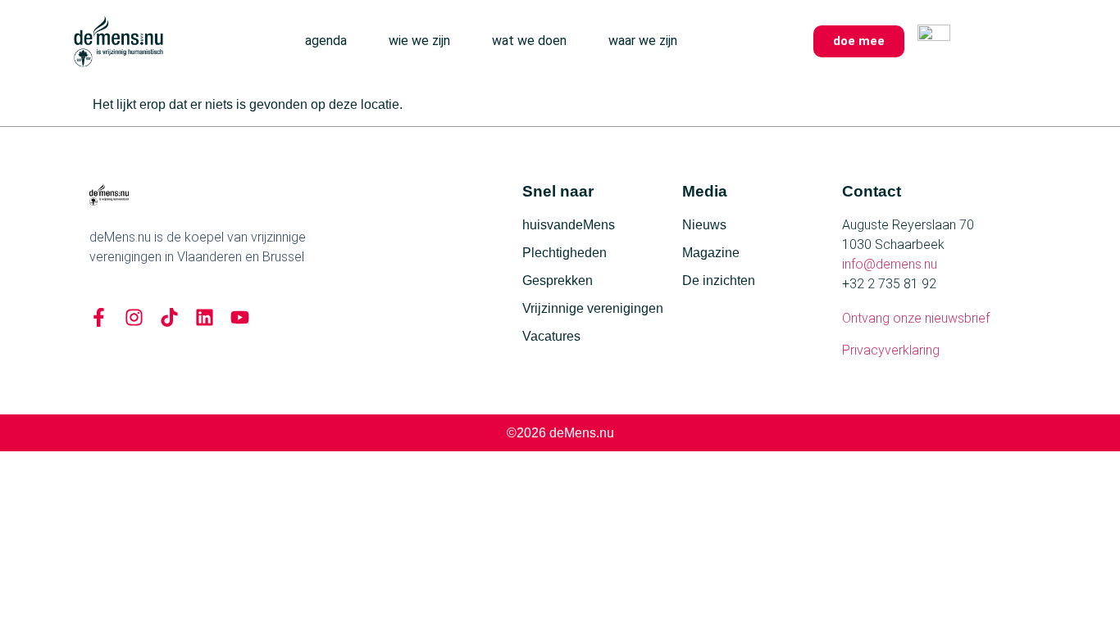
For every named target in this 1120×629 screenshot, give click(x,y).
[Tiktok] (169, 317)
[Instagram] (134, 317)
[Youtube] (239, 317)
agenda (326, 40)
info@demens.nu (889, 264)
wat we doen (529, 40)
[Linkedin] (204, 317)
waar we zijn (642, 40)
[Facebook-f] (98, 317)
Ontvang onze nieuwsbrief (916, 318)
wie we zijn (419, 40)
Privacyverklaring (891, 350)
